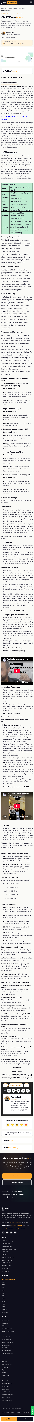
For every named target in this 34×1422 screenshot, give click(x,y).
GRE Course (5, 1323)
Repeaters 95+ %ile (7, 1260)
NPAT (3, 1307)
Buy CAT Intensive (12, 2)
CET (3, 1293)
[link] (6, 1208)
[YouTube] (7, 1232)
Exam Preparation (13, 8)
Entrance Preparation (16, 1085)
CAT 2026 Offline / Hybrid (9, 1249)
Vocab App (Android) (7, 1394)
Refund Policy (25, 1412)
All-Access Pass (6, 1345)
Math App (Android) (7, 1400)
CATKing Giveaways (7, 1353)
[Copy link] (28, 1091)
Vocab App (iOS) (6, 1392)
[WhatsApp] (3, 1232)
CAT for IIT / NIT (6, 1263)
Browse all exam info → (8, 1279)
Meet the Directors (7, 1364)
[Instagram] (11, 1232)
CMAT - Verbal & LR (9, 1075)
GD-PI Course (5, 1271)
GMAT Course (5, 1320)
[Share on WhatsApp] (23, 1091)
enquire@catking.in (19, 1228)
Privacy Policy (5, 1412)
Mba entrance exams (8, 131)
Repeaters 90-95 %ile (8, 1257)
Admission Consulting (8, 1331)
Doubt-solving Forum (7, 1342)
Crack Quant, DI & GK (9, 1078)
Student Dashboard (7, 1383)
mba (5, 1085)
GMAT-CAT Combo (7, 1328)
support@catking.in (7, 1228)
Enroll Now (17, 1176)
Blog (2, 8)
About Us (4, 1361)
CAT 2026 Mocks (6, 1252)
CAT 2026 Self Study (7, 1241)
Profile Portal (5, 1386)
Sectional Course (6, 1265)
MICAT (3, 1301)
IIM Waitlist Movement (8, 1348)
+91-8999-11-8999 (15, 1222)
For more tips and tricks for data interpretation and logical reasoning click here (15, 719)
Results (4, 1372)
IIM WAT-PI (5, 1268)
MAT (3, 1296)
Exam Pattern (22, 8)
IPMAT (3, 1304)
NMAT (3, 1282)
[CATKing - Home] (3, 2)
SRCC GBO (5, 1312)
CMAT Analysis (25, 1075)
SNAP (3, 1284)
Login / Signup (6, 1389)
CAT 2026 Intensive (7, 1246)
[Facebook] (15, 1232)
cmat (26, 1085)
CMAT (6, 8)
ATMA (3, 1298)
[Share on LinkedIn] (18, 1091)
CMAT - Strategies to (24, 1078)
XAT (3, 1287)
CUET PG (4, 1309)
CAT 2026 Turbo (6, 1243)
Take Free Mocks (6, 1350)
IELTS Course (5, 1326)
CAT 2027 (4, 1254)
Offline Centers (6, 1375)
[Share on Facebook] (9, 1091)
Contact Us (5, 1367)
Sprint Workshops (6, 1339)
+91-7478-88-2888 (16, 1225)
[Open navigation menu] (31, 2)
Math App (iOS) (6, 1397)
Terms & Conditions (15, 1412)
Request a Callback (17, 1182)
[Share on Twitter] (14, 1091)
